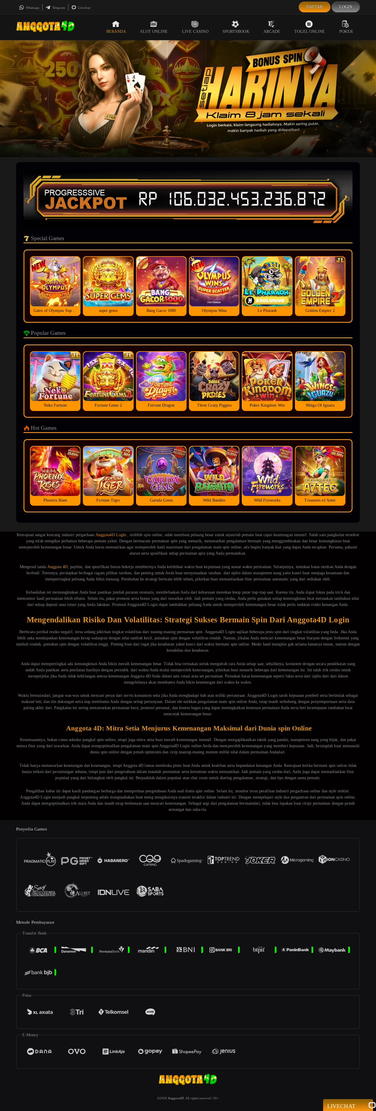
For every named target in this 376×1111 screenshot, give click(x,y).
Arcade (272, 31)
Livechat (83, 7)
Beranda (116, 31)
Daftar (314, 7)
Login (345, 7)
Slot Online (154, 31)
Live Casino (195, 31)
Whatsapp (32, 7)
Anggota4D (176, 1098)
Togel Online (309, 31)
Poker (346, 31)
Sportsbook (236, 31)
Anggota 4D (57, 567)
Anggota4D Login (110, 535)
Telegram (58, 7)
